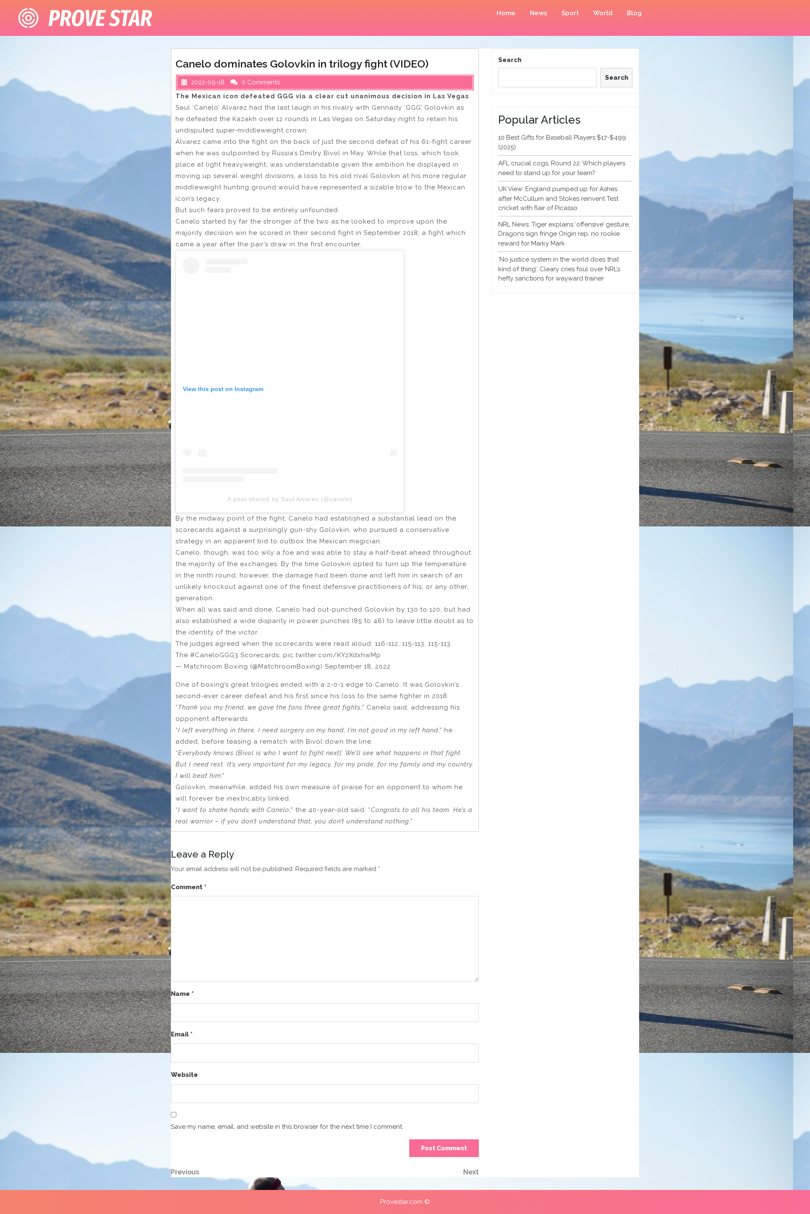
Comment (188, 887)
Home (506, 13)
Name (182, 994)
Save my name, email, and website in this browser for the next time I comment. (287, 1126)
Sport (570, 13)
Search (509, 60)
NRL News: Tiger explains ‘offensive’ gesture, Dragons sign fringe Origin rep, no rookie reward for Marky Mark (564, 234)
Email (181, 1034)
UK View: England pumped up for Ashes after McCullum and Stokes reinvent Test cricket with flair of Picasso (558, 198)
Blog (634, 13)
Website (184, 1075)
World (603, 13)
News (538, 13)
